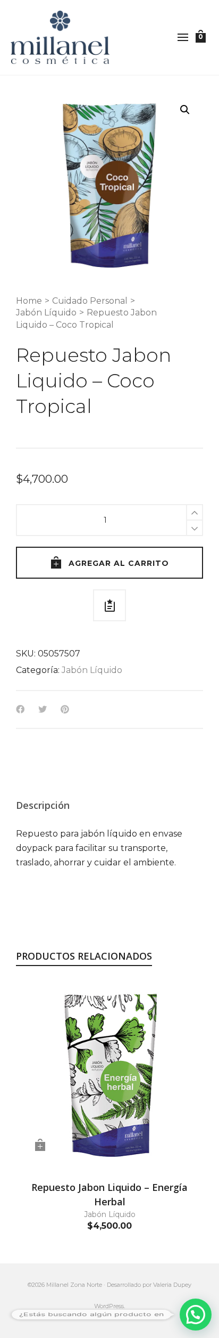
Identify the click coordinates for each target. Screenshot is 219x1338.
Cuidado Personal (90, 301)
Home (29, 301)
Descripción (43, 805)
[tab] (43, 805)
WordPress (109, 1306)
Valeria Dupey (172, 1284)
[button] (185, 109)
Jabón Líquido (46, 312)
